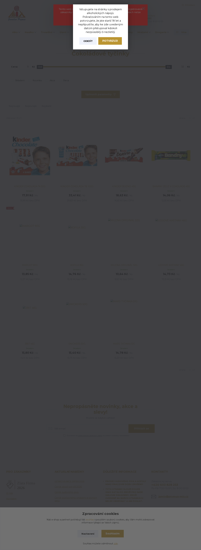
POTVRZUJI (110, 40)
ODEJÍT (88, 41)
